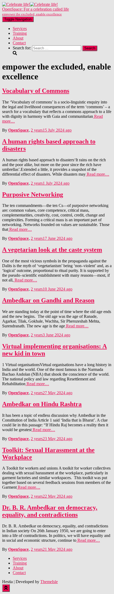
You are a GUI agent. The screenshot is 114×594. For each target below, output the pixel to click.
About (18, 38)
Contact (19, 43)
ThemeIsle (49, 581)
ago (51, 130)
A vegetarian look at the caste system (52, 249)
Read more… (97, 174)
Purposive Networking (32, 194)
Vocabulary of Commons (35, 90)
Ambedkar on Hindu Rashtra (42, 404)
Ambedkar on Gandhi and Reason (48, 300)
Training (20, 33)
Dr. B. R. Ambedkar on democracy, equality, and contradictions (49, 511)
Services (20, 28)
